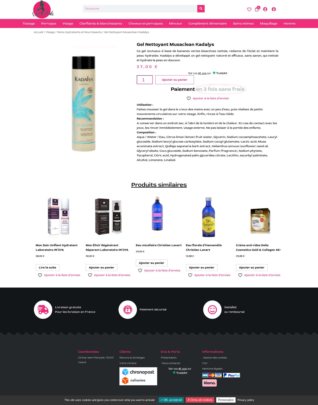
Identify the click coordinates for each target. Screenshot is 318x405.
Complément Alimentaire (207, 23)
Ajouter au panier (174, 80)
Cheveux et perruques (145, 23)
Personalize (226, 400)
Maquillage (268, 23)
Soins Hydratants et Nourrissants (79, 32)
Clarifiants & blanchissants (101, 23)
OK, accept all (172, 400)
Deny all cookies (201, 400)
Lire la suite (47, 267)
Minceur (175, 23)
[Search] (201, 8)
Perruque (48, 23)
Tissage (29, 23)
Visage (67, 23)
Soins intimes (243, 23)
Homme (290, 23)
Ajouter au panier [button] (101, 267)
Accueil (38, 32)
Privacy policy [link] (245, 400)
